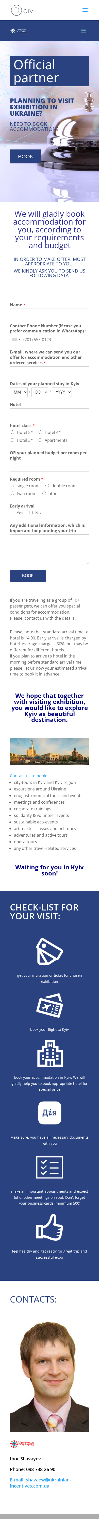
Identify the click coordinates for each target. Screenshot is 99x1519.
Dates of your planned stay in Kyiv (44, 383)
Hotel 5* (25, 432)
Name (17, 305)
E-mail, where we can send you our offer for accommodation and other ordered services (46, 357)
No (38, 513)
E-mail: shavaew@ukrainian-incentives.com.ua (40, 1483)
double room (64, 485)
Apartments (56, 440)
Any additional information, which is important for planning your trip (47, 528)
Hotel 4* (53, 432)
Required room (26, 479)
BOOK (25, 156)
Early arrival (22, 506)
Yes (20, 513)
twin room (27, 493)
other (53, 493)
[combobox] (16, 339)
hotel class (22, 425)
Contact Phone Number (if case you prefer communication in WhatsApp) (48, 328)
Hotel (15, 404)
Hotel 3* (25, 440)
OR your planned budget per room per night (48, 455)
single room (28, 485)
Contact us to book (28, 776)
